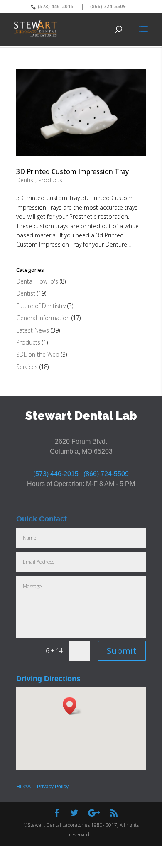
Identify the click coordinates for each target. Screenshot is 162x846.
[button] (72, 706)
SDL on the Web (37, 354)
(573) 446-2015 (55, 6)
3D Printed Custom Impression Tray (72, 171)
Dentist (25, 180)
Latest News (32, 330)
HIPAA (23, 787)
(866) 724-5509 (108, 6)
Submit (122, 650)
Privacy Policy (53, 787)
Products (50, 180)
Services (27, 367)
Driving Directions (48, 679)
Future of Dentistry (41, 306)
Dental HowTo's (37, 281)
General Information (43, 318)
